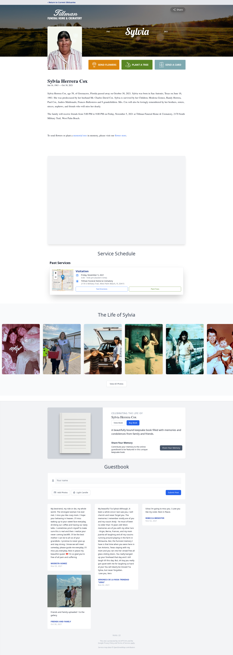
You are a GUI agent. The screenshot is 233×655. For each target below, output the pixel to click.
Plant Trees (155, 289)
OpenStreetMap (119, 647)
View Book (118, 422)
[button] (62, 277)
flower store (120, 135)
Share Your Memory (171, 448)
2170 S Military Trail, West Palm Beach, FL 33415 (102, 283)
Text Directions (101, 289)
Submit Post (173, 492)
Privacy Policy (109, 643)
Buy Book (133, 422)
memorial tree (80, 135)
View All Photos (116, 384)
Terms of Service (124, 643)
